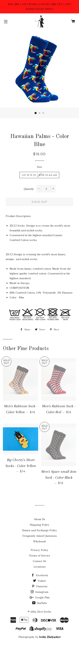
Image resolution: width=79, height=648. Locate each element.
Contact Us (39, 561)
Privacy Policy (39, 550)
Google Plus (42, 597)
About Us (39, 519)
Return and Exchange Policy (39, 530)
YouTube (41, 603)
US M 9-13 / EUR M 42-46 (39, 174)
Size (39, 167)
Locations (40, 566)
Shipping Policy (39, 524)
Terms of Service (39, 555)
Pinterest (41, 586)
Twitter (41, 581)
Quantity (29, 189)
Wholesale (39, 541)
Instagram (42, 592)
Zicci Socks (44, 611)
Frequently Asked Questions (39, 536)
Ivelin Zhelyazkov (50, 637)
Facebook (41, 575)
